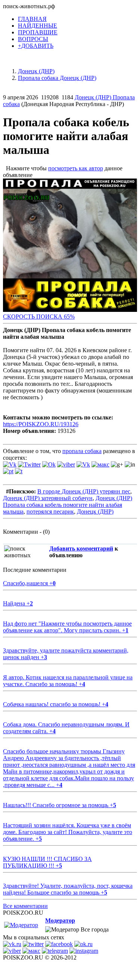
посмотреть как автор (75, 168)
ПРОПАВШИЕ (37, 32)
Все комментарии (25, 906)
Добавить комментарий (81, 548)
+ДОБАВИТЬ (35, 46)
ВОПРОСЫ (33, 39)
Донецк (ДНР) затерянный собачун (48, 498)
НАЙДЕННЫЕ (37, 25)
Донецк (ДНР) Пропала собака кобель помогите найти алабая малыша (67, 505)
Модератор (60, 920)
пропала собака (82, 451)
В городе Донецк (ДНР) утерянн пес (83, 491)
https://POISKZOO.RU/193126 (40, 424)
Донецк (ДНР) (95, 511)
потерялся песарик (50, 511)
